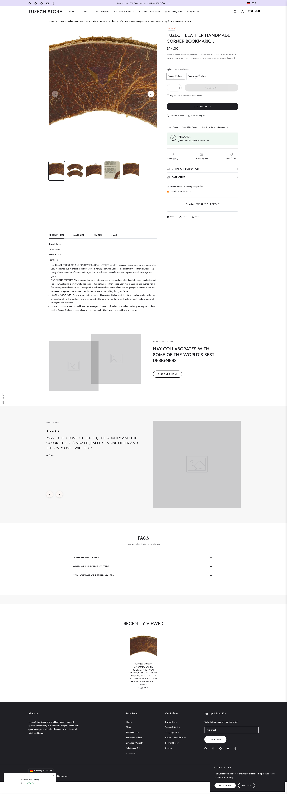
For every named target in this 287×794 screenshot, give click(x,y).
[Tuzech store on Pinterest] (214, 748)
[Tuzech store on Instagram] (221, 748)
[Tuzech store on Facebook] (206, 748)
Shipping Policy (172, 732)
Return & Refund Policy (175, 737)
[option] (103, 92)
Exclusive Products (134, 737)
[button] (235, 12)
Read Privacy (227, 777)
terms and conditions (193, 95)
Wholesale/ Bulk (133, 748)
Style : (178, 69)
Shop (128, 727)
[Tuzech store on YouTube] (229, 748)
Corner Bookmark (176, 76)
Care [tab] (114, 235)
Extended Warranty (134, 742)
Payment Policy (171, 742)
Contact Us (131, 753)
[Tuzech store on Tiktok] (236, 748)
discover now (167, 374)
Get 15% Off (3, 398)
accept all (225, 785)
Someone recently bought (31, 779)
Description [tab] (56, 235)
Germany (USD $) (41, 770)
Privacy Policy (171, 721)
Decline (246, 785)
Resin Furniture (132, 732)
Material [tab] (78, 235)
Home (51, 21)
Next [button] (151, 94)
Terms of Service (172, 727)
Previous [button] (55, 94)
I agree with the (186, 95)
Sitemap (168, 748)
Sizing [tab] (98, 235)
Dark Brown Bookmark (198, 76)
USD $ (253, 3)
